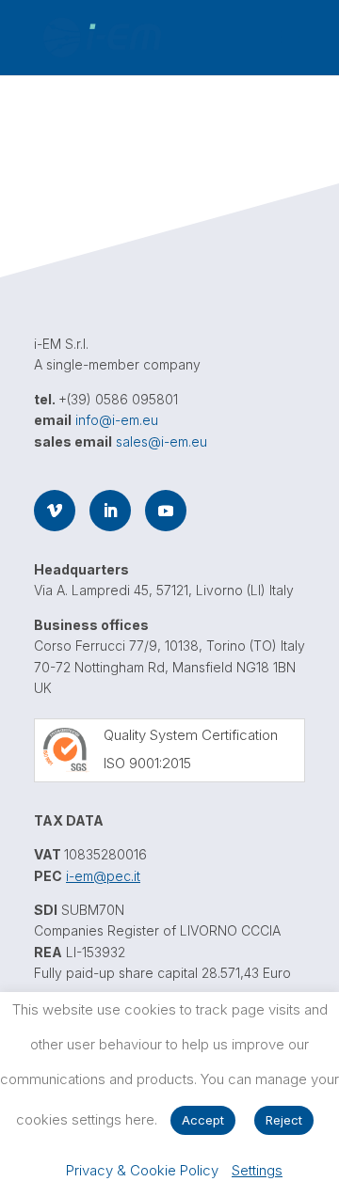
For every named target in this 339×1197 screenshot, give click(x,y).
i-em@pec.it (103, 876)
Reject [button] (284, 1119)
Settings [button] (257, 1170)
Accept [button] (203, 1119)
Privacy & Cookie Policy (142, 1170)
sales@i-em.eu (161, 441)
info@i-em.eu (116, 420)
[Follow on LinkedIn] (110, 510)
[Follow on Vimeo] (54, 510)
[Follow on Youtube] (165, 510)
